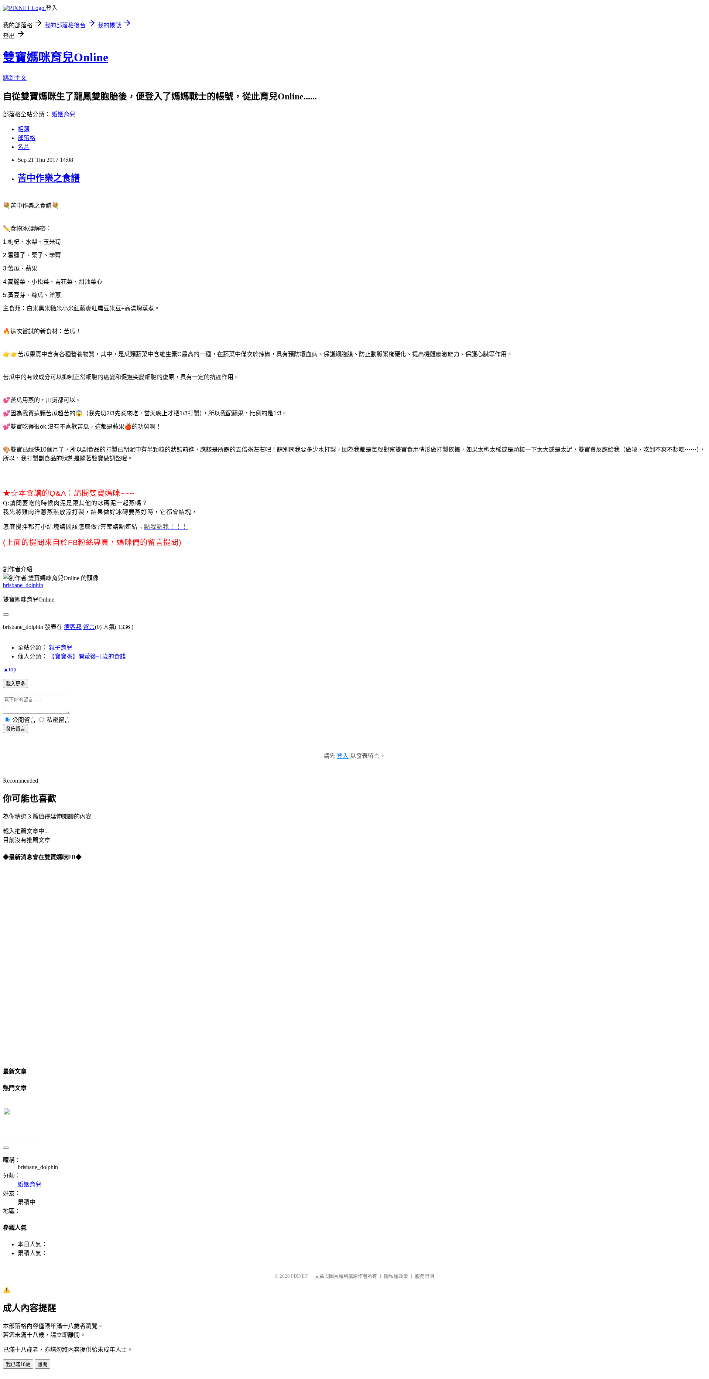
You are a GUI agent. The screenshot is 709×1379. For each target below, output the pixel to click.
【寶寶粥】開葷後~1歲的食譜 (87, 656)
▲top (9, 669)
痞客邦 (73, 627)
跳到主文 (15, 78)
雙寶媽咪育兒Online (55, 57)
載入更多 (15, 684)
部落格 (26, 138)
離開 (42, 1364)
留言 (89, 627)
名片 (24, 147)
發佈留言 (15, 729)
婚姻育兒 (63, 114)
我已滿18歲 (18, 1364)
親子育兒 (60, 647)
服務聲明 (424, 1276)
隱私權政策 (396, 1276)
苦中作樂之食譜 (49, 178)
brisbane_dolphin (23, 585)
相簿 (24, 129)
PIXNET (299, 1276)
